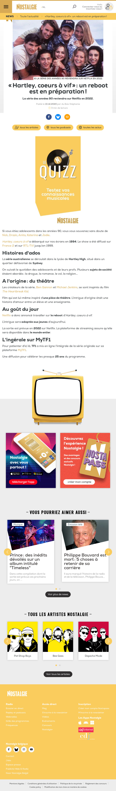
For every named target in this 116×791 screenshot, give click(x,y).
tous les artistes (28, 127)
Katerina (32, 235)
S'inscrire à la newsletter (54, 712)
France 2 (8, 245)
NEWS (10, 16)
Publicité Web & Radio (17, 769)
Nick (5, 235)
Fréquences (12, 725)
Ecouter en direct (14, 708)
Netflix (6, 315)
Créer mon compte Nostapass (93, 708)
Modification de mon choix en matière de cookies (65, 787)
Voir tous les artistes (58, 674)
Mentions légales (17, 784)
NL (43, 7)
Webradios (11, 717)
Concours (47, 725)
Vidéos (45, 717)
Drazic (13, 235)
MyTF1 (22, 350)
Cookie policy (35, 787)
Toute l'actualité (29, 16)
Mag (44, 708)
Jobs (8, 760)
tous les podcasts (60, 127)
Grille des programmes (17, 721)
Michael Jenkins (67, 287)
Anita (22, 235)
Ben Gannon (44, 287)
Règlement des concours (96, 784)
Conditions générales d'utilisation (42, 784)
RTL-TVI (28, 245)
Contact (10, 756)
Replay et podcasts (16, 712)
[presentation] (7, 552)
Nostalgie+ (47, 729)
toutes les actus (92, 127)
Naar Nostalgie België (17, 773)
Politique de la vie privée (71, 784)
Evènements (48, 721)
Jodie (46, 235)
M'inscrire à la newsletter (91, 712)
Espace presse (13, 764)
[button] (56, 588)
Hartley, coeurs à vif (15, 241)
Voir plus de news (58, 594)
